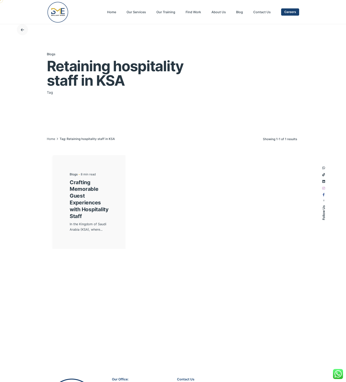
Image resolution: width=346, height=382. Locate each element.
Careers (290, 12)
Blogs (51, 54)
